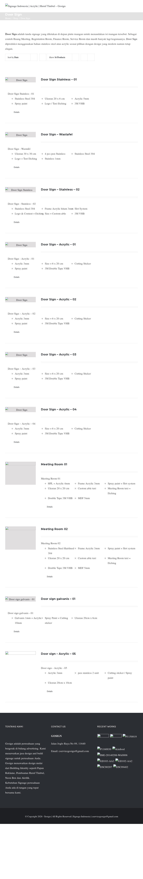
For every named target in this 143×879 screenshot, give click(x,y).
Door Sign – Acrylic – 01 (58, 244)
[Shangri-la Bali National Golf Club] (124, 761)
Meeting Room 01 (54, 464)
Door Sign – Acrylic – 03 (58, 354)
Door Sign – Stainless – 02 (60, 189)
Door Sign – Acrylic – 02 (58, 299)
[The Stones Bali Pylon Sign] (130, 736)
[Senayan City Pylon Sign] (121, 767)
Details (17, 112)
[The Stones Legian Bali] (104, 749)
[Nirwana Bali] (116, 739)
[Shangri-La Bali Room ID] (112, 755)
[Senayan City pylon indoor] (104, 767)
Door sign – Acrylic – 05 (58, 653)
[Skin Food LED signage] (118, 749)
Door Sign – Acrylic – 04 (59, 409)
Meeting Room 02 (54, 529)
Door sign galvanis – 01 (58, 599)
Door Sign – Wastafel (57, 134)
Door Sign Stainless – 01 (59, 79)
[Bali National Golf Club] (106, 761)
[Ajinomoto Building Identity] (103, 739)
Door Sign (131, 39)
